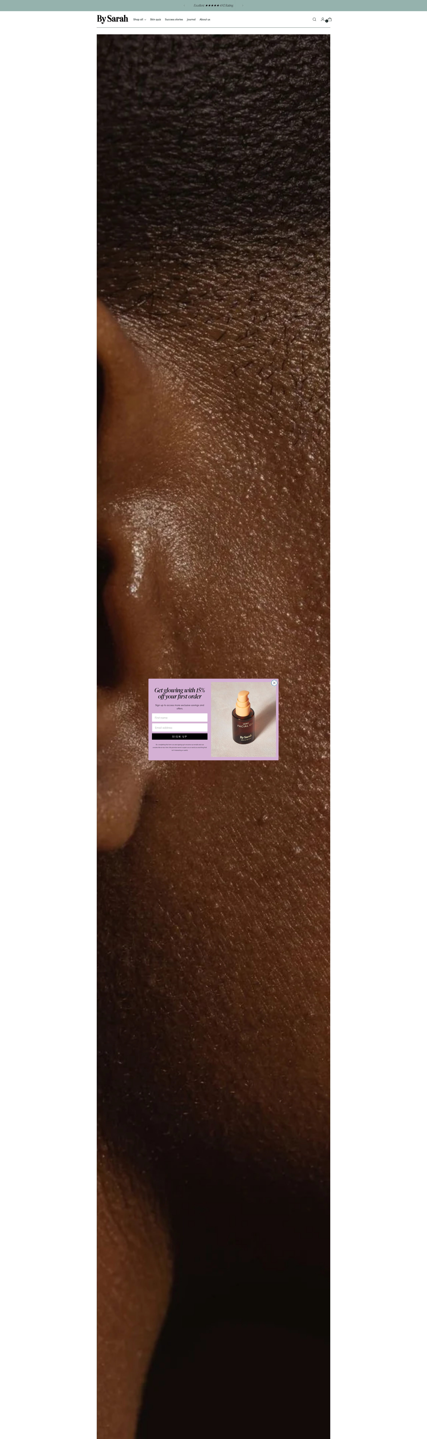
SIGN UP (179, 736)
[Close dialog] (274, 683)
